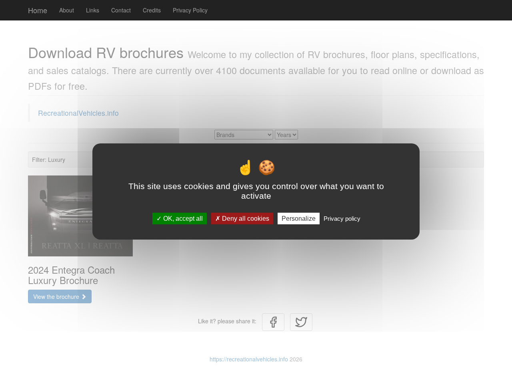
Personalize (299, 218)
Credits (152, 10)
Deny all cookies (244, 218)
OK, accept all (182, 218)
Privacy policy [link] (342, 218)
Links (92, 10)
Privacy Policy (190, 10)
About (66, 10)
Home (37, 10)
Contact (121, 10)
